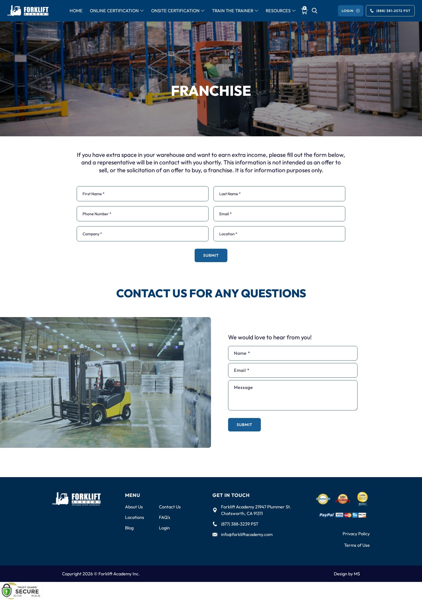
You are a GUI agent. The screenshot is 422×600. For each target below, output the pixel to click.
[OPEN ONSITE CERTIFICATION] (203, 11)
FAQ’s (164, 517)
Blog (129, 528)
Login (164, 528)
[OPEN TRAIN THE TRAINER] (256, 11)
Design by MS (347, 574)
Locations (134, 517)
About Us (134, 507)
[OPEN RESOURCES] (294, 11)
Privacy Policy (356, 533)
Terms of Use (357, 545)
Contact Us (170, 507)
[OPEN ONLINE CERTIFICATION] (142, 11)
